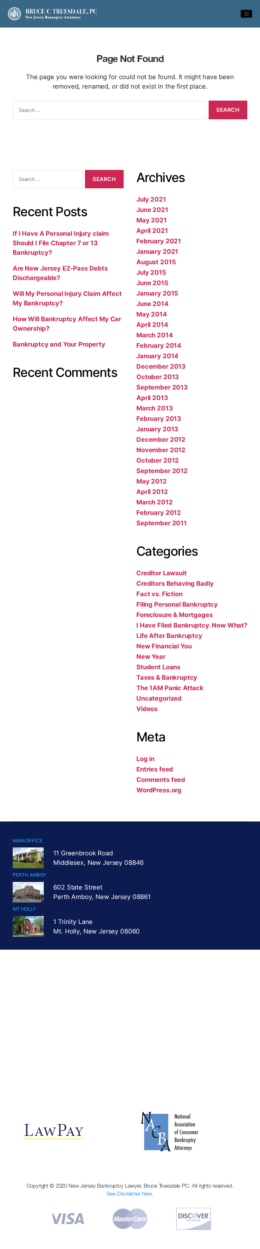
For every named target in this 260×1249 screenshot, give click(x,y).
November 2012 (160, 450)
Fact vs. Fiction (159, 594)
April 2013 (152, 398)
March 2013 (154, 408)
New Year (151, 656)
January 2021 (157, 251)
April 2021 (152, 230)
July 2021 (151, 199)
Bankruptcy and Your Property (59, 344)
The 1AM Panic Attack (170, 688)
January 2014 (157, 356)
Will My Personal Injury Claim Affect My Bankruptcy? (67, 298)
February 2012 (158, 512)
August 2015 (156, 262)
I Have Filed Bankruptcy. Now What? (191, 625)
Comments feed (160, 780)
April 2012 (152, 492)
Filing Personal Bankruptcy (177, 604)
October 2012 (157, 460)
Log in (145, 759)
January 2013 (157, 429)
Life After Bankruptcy (169, 636)
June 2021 (152, 210)
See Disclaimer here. (130, 1193)
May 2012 (151, 481)
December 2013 (160, 366)
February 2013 (158, 418)
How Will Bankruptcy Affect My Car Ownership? (67, 323)
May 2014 (151, 314)
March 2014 (154, 335)
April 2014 (152, 324)
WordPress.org (158, 790)
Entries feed (154, 769)
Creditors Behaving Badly (174, 583)
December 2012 (160, 439)
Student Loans (158, 667)
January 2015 (157, 293)
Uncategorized (159, 698)
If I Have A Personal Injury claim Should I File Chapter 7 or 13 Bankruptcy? (61, 243)
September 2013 (162, 387)
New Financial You (164, 646)
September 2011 (161, 523)
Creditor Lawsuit (161, 573)
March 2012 (154, 502)
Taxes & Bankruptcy (166, 677)
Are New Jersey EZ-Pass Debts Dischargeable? (60, 273)
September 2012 (162, 471)
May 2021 (151, 220)
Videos (147, 709)
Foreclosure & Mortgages (174, 615)
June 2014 (152, 304)
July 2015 (151, 272)
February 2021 (158, 241)
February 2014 (158, 345)
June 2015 (152, 283)
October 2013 (157, 377)
